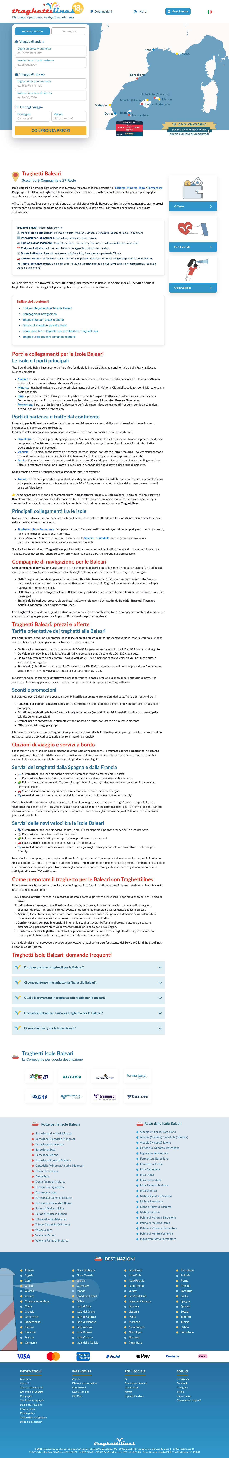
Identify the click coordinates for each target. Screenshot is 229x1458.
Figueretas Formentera (154, 1153)
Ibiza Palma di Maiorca (154, 1185)
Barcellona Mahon (46, 1155)
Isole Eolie (135, 1275)
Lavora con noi (80, 1392)
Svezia (185, 1311)
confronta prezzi (50, 131)
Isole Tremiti (136, 1285)
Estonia (29, 1327)
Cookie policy (27, 1413)
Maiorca (23, 379)
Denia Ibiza (42, 1176)
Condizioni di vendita (31, 1392)
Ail (126, 1379)
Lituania (134, 1311)
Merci (143, 11)
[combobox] (50, 53)
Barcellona (24, 439)
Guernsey (83, 1285)
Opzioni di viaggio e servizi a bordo (45, 325)
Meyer (128, 1392)
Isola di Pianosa (86, 1322)
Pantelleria (187, 1270)
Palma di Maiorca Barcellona (158, 1217)
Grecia (81, 1280)
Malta (132, 1316)
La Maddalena (137, 1296)
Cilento (29, 1291)
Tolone (22, 479)
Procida (185, 1285)
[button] (211, 12)
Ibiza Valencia (148, 1190)
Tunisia (185, 1322)
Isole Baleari (84, 1332)
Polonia (185, 1275)
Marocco (134, 1322)
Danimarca (31, 1316)
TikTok (180, 1392)
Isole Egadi (135, 1270)
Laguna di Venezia (140, 1301)
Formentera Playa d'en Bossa (53, 1203)
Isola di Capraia (86, 1316)
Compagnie (26, 1396)
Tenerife (186, 1316)
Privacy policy (27, 1409)
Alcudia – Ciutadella (96, 538)
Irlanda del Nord (87, 1296)
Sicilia (184, 1296)
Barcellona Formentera (49, 1144)
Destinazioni (103, 11)
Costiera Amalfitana (37, 1301)
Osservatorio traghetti (189, 1400)
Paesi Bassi (136, 1342)
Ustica (185, 1327)
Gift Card (77, 1396)
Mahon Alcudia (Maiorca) (156, 1196)
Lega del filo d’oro (134, 1396)
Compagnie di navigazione (40, 314)
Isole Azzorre (85, 1327)
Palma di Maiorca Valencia (156, 1233)
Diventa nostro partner (85, 1383)
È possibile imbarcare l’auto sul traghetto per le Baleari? (63, 1013)
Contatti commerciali (31, 1387)
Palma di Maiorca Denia (155, 1223)
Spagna (185, 1301)
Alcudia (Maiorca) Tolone (155, 1142)
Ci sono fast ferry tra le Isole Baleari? (50, 1028)
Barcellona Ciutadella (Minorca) (55, 1138)
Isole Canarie (85, 1337)
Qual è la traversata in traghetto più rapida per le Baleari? (64, 997)
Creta (28, 1306)
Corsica (29, 1296)
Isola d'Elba (84, 1306)
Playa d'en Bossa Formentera (158, 1239)
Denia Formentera (46, 1171)
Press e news (184, 1396)
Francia (29, 1337)
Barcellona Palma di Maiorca (53, 1160)
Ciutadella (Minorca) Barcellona (159, 1148)
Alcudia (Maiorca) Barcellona (158, 1132)
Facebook (182, 1383)
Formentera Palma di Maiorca (53, 1197)
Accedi (76, 1379)
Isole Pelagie (136, 1280)
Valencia (23, 452)
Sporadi (185, 1306)
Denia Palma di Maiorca (50, 1181)
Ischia (80, 1301)
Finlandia (30, 1332)
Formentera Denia (151, 1164)
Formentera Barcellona (154, 1158)
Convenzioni (79, 1387)
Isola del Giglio (86, 1311)
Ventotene (187, 1332)
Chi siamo (25, 1379)
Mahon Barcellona (151, 1201)
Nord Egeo (135, 1332)
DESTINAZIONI (120, 1259)
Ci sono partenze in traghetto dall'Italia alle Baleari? (60, 982)
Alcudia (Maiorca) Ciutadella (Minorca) (164, 1137)
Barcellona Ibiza (45, 1149)
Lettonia (134, 1306)
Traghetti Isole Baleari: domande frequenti (49, 337)
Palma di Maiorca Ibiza (49, 1208)
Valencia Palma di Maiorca (51, 1240)
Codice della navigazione (33, 1417)
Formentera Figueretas (49, 1187)
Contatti (24, 1383)
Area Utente (180, 11)
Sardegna (186, 1291)
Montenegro (136, 1327)
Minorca (23, 387)
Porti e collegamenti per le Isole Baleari (47, 308)
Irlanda (81, 1291)
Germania (31, 1342)
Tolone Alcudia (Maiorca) (50, 1219)
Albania (29, 1270)
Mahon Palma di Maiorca (156, 1206)
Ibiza (21, 396)
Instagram (182, 1387)
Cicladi (29, 1285)
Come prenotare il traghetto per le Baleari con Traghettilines (60, 331)
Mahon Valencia (150, 1212)
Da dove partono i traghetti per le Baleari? (54, 967)
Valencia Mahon (45, 1235)
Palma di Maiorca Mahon (51, 1213)
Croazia (29, 1311)
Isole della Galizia (87, 1342)
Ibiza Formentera (150, 1180)
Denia (21, 460)
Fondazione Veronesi (136, 1383)
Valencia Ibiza (43, 1230)
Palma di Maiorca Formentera (158, 1228)
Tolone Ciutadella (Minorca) (52, 1224)
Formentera (25, 404)
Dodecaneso (32, 1322)
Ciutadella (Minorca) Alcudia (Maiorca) (59, 1165)
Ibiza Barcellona (150, 1169)
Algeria (29, 1275)
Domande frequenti (31, 1405)
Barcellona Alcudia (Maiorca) (53, 1133)
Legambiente (131, 1387)
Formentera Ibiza (45, 1192)
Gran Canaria (85, 1275)
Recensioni (183, 1379)
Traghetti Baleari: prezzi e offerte (43, 319)
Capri (28, 1280)
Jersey (133, 1291)
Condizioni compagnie (32, 1400)
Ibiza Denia (147, 1174)
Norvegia (134, 1337)
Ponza (184, 1280)
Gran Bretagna (86, 1270)
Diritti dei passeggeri (31, 1422)
